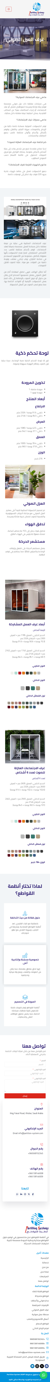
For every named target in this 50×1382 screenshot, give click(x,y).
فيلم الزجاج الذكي (40, 1328)
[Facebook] (33, 1194)
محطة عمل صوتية (40, 1314)
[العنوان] (41, 1104)
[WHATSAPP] (17, 1194)
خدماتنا (45, 1262)
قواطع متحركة (42, 1296)
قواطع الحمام (42, 1324)
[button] (43, 1375)
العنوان (38, 1108)
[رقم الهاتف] (41, 1164)
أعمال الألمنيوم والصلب (38, 1319)
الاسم (43, 1060)
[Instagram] (25, 1194)
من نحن (45, 1267)
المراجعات (44, 1276)
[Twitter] (29, 1194)
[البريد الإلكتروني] (41, 1124)
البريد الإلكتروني (40, 1069)
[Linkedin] (21, 1194)
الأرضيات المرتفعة (40, 1305)
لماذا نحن (44, 1272)
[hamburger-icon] (9, 9)
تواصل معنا (43, 1281)
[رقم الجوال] (41, 1144)
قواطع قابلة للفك (40, 1291)
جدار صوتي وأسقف (40, 1300)
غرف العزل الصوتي (40, 1310)
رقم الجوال (36, 1148)
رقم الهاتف (36, 1168)
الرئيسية (45, 1258)
